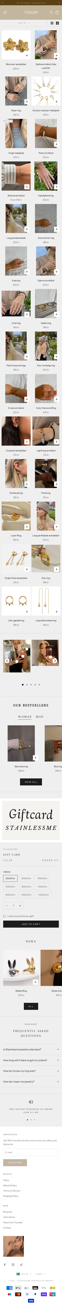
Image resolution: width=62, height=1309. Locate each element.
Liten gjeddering (16, 620)
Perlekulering (16, 493)
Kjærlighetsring (46, 195)
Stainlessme (10, 849)
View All (31, 782)
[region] (31, 1107)
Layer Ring (16, 535)
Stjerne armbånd (46, 280)
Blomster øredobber (16, 64)
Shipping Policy (10, 1196)
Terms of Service (11, 1190)
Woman (25, 716)
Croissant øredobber (16, 450)
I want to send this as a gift (20, 916)
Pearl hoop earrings (16, 365)
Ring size (7, 1211)
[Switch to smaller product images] (57, 23)
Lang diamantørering (46, 620)
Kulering (16, 280)
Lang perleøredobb (16, 238)
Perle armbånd (46, 153)
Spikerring (46, 323)
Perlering (45, 493)
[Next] (54, 660)
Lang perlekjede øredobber (45, 535)
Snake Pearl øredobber (16, 578)
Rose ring (16, 110)
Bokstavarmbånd (16, 195)
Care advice (9, 1217)
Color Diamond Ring (46, 408)
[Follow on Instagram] (13, 1264)
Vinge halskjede (16, 153)
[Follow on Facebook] (4, 1264)
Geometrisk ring (46, 238)
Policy (6, 1180)
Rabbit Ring (21, 990)
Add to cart (31, 924)
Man (40, 716)
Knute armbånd (16, 408)
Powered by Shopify (42, 1281)
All (31, 1006)
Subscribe (15, 1162)
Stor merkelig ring (46, 365)
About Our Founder (13, 1222)
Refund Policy (10, 1185)
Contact (7, 1227)
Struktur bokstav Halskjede (46, 110)
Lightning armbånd (46, 450)
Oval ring (16, 323)
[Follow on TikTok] (21, 1264)
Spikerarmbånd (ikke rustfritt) (46, 66)
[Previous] (7, 660)
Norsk (39, 1274)
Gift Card (11, 854)
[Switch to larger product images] (52, 23)
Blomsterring (21, 766)
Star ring (46, 578)
